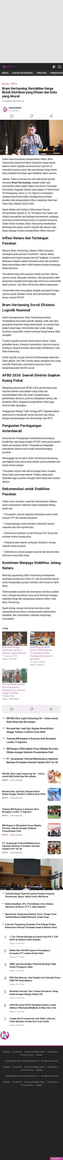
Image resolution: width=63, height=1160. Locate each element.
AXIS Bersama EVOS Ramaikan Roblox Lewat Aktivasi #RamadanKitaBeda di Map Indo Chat (33, 1006)
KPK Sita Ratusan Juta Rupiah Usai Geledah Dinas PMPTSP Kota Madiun (35, 979)
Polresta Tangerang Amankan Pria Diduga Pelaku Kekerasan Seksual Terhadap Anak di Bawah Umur (31, 926)
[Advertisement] (31, 31)
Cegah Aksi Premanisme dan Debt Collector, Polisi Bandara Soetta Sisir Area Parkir (33, 1020)
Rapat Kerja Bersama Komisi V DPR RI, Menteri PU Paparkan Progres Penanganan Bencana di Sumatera (41, 653)
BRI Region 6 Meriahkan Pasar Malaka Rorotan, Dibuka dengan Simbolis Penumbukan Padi (32, 750)
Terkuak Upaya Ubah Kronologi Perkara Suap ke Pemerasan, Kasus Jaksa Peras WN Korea (29, 895)
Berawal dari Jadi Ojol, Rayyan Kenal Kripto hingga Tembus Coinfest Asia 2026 (30, 730)
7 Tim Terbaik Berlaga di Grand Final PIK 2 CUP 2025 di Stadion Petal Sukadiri (34, 938)
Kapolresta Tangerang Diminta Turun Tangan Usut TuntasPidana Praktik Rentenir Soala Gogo (30, 915)
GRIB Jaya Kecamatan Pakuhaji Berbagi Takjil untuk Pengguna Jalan (33, 965)
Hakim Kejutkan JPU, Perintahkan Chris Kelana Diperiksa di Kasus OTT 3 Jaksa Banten (29, 905)
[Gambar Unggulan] (31, 137)
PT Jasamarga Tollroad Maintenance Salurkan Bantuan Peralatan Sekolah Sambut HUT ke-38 (32, 760)
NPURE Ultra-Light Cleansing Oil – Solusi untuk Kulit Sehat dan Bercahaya (32, 720)
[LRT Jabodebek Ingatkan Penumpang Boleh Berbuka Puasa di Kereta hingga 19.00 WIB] (14, 676)
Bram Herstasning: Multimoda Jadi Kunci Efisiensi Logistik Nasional (14, 650)
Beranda (5, 84)
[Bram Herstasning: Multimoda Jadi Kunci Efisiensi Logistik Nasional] (14, 639)
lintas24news (15, 108)
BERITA (14, 84)
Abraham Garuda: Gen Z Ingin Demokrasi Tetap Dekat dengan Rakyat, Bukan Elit (34, 993)
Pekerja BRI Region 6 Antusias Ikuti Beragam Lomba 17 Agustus (31, 740)
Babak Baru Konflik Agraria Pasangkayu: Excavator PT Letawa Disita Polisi (30, 952)
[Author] (5, 109)
